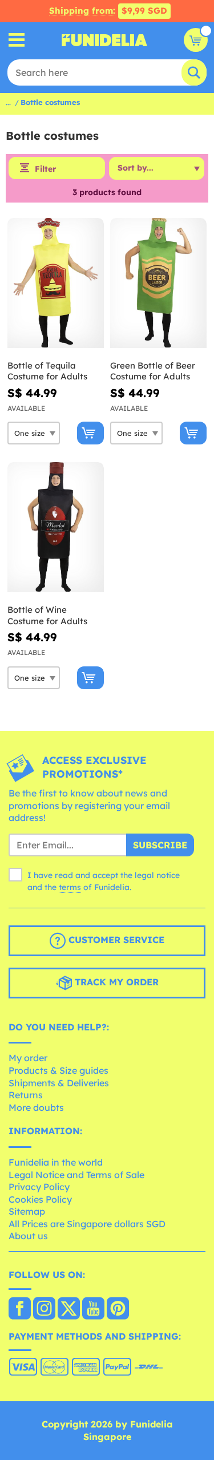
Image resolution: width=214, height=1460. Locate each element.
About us (28, 1235)
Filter (45, 169)
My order (28, 1057)
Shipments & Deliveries (59, 1083)
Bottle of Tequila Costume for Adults (47, 371)
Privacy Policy (39, 1186)
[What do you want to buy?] (17, 40)
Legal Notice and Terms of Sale (76, 1174)
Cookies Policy (40, 1199)
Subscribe (160, 845)
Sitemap (27, 1211)
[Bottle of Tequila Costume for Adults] (55, 283)
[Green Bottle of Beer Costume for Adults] (158, 283)
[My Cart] (196, 40)
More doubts (36, 1107)
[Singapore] (20, 1309)
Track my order (115, 982)
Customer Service (115, 939)
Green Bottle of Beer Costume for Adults (152, 371)
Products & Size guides (58, 1070)
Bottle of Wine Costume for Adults (47, 615)
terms (70, 887)
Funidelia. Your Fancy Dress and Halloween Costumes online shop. (104, 40)
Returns (26, 1095)
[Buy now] (90, 433)
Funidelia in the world (56, 1162)
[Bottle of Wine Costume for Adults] (55, 527)
